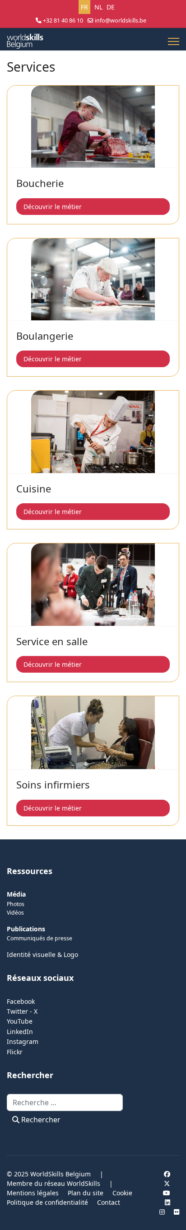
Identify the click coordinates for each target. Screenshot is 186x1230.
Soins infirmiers (53, 784)
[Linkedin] (167, 1202)
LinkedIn (20, 1031)
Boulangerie (44, 335)
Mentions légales (33, 1193)
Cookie (122, 1193)
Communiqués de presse (39, 938)
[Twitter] (167, 1183)
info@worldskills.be (120, 20)
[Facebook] (167, 1174)
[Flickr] (176, 1211)
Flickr (15, 1052)
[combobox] (65, 1102)
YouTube (20, 1021)
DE (111, 7)
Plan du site (85, 1193)
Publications (26, 929)
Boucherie (40, 183)
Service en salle (52, 641)
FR (84, 7)
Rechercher (39, 1120)
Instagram (22, 1041)
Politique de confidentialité (47, 1202)
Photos (15, 904)
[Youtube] (166, 1193)
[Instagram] (162, 1211)
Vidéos (15, 912)
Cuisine (33, 488)
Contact (108, 1202)
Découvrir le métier (52, 206)
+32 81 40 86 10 (63, 20)
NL (98, 7)
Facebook (21, 1001)
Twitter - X (22, 1011)
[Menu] (173, 41)
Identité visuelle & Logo (42, 954)
